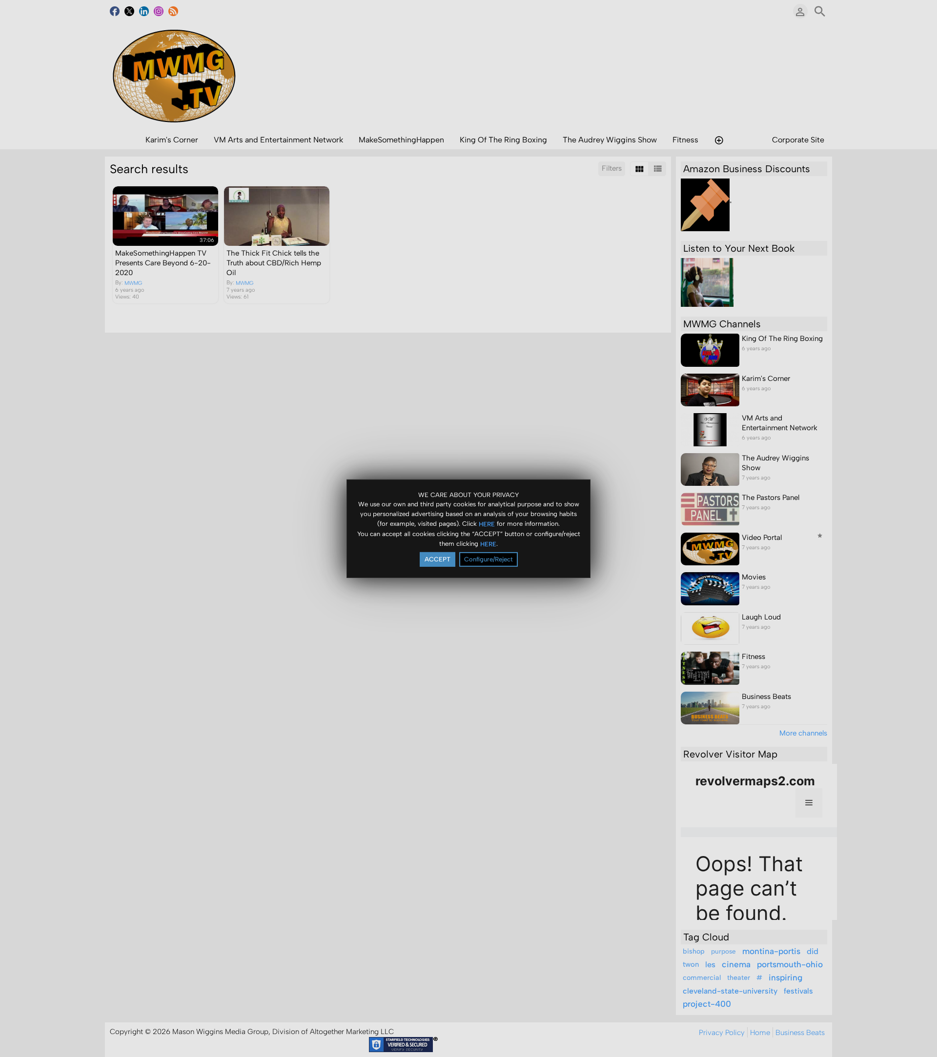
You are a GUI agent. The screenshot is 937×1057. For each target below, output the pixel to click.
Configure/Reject (488, 559)
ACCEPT (437, 559)
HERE (487, 524)
